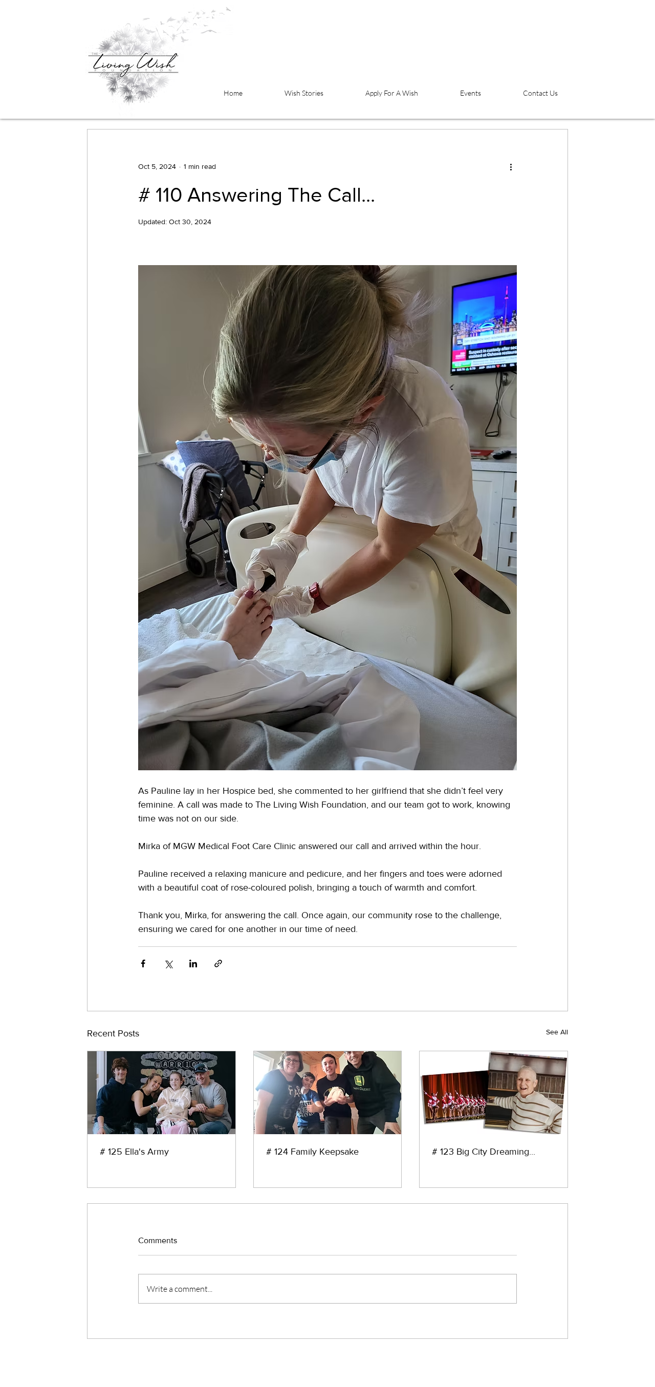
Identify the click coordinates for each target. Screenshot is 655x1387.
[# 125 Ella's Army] (161, 1092)
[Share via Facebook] (143, 963)
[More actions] (511, 166)
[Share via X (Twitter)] (168, 963)
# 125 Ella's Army (134, 1151)
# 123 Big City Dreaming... (483, 1151)
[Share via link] (218, 963)
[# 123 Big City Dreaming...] (493, 1092)
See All (557, 1032)
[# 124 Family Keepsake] (328, 1092)
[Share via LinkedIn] (193, 963)
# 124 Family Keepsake (312, 1151)
